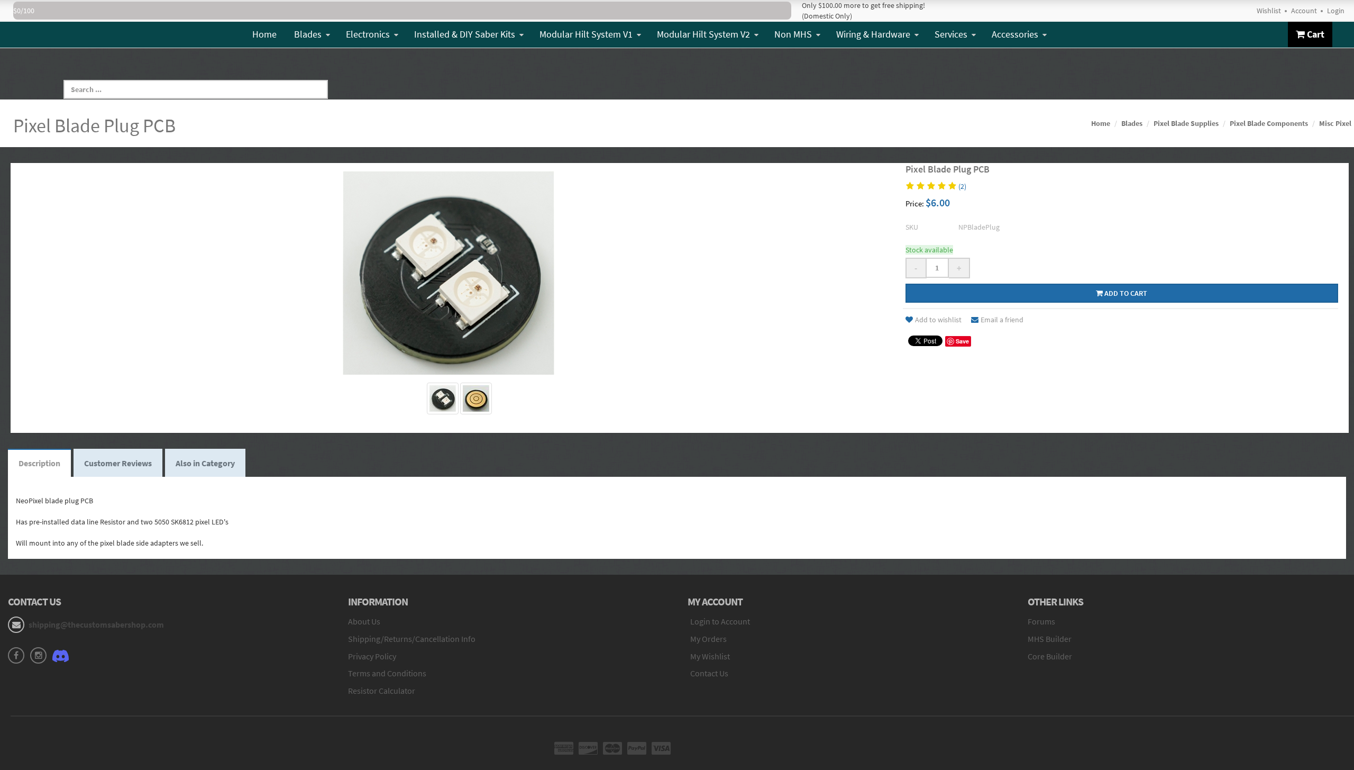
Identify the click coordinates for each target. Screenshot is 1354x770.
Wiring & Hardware (873, 34)
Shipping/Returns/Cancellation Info (411, 638)
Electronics (368, 34)
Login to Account (720, 621)
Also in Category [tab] (205, 463)
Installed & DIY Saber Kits (464, 34)
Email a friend (1002, 319)
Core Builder (1050, 656)
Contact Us (709, 673)
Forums (1041, 621)
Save (962, 341)
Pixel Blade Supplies (1186, 123)
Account (1304, 10)
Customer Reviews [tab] (118, 463)
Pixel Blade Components (1269, 123)
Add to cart (1125, 293)
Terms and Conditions (387, 673)
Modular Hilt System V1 (586, 34)
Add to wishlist (938, 319)
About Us (364, 621)
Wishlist (1269, 10)
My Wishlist (710, 656)
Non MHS (793, 34)
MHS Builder (1050, 638)
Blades (308, 34)
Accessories (1015, 34)
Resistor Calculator (381, 690)
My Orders (708, 638)
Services (951, 34)
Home (264, 34)
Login (1335, 10)
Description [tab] (39, 463)
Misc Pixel (1335, 123)
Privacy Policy (372, 656)
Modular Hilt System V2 (703, 34)
